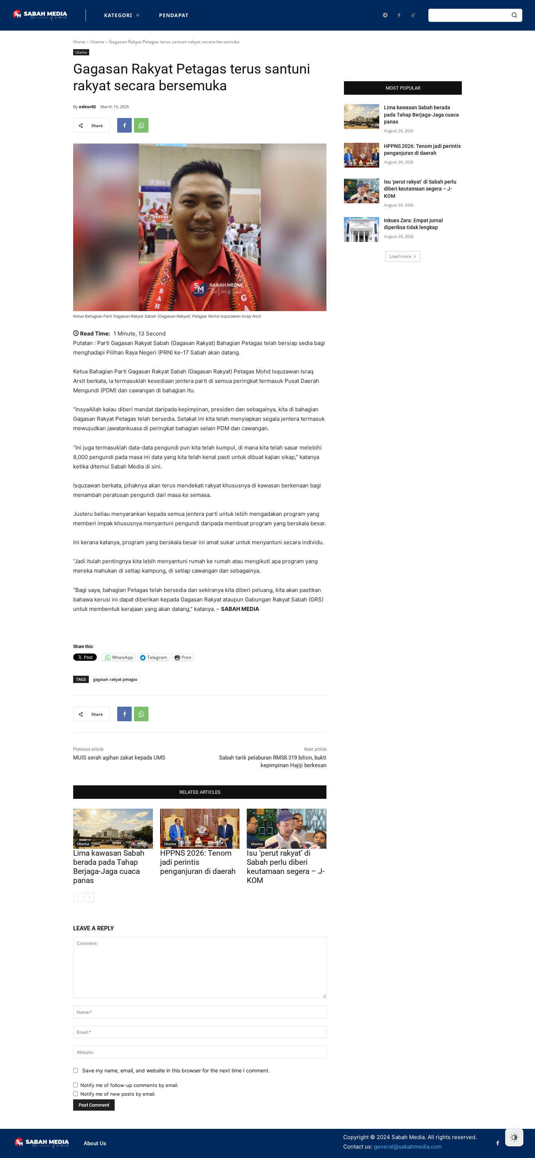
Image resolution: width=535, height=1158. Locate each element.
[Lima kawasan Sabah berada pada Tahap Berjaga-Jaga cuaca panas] (113, 828)
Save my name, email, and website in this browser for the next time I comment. (176, 1070)
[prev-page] (77, 897)
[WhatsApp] (141, 125)
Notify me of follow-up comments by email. (129, 1085)
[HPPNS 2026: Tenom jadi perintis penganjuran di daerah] (200, 828)
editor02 (87, 106)
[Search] (514, 15)
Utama (97, 42)
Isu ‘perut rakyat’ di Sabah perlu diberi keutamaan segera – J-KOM (286, 867)
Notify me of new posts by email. (118, 1094)
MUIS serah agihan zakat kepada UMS (119, 757)
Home (79, 42)
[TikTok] (412, 15)
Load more (400, 256)
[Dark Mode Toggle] (514, 1137)
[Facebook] (399, 15)
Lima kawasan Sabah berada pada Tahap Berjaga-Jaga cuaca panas (108, 867)
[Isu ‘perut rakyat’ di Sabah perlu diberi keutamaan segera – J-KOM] (286, 828)
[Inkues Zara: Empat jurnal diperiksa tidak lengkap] (361, 229)
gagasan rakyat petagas (115, 679)
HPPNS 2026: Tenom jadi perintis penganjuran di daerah (198, 862)
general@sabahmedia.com (408, 1146)
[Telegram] (385, 15)
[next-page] (89, 897)
